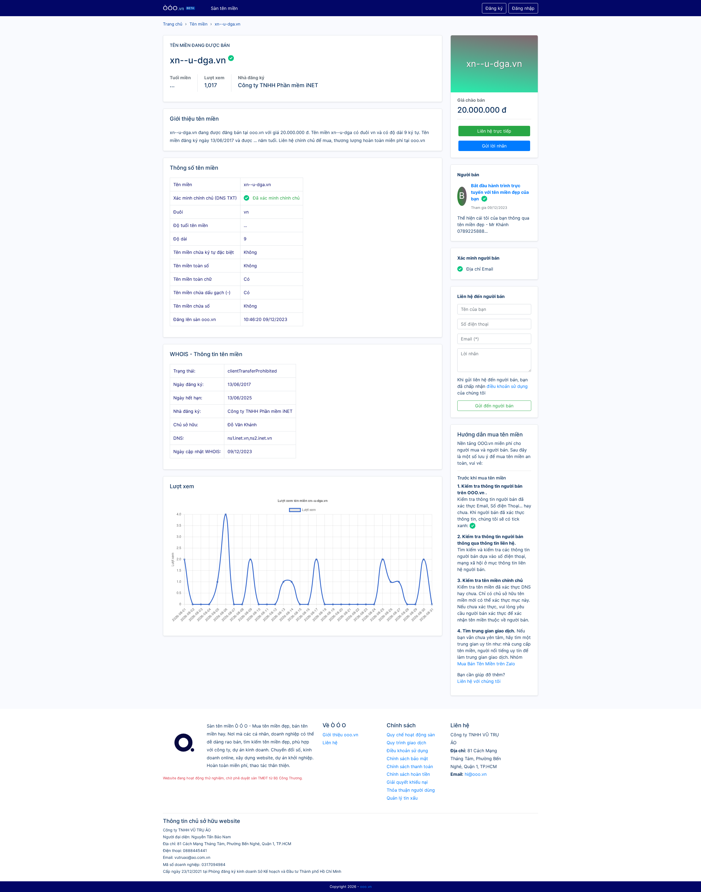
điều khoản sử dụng (507, 386)
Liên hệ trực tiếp (494, 131)
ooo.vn (366, 887)
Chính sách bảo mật (407, 758)
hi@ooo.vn (476, 774)
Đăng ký (494, 8)
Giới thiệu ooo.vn (340, 734)
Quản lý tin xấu (402, 798)
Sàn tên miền (224, 8)
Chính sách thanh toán (410, 766)
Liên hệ (330, 742)
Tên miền (198, 24)
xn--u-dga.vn (227, 24)
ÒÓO (178, 8)
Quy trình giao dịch (406, 742)
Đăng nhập (523, 8)
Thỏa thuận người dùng (411, 790)
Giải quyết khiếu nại (407, 782)
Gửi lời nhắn (494, 146)
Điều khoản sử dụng (407, 750)
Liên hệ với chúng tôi (479, 681)
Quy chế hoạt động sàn (411, 734)
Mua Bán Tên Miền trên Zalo (486, 663)
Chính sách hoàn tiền (408, 774)
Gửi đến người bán (494, 405)
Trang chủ (172, 24)
